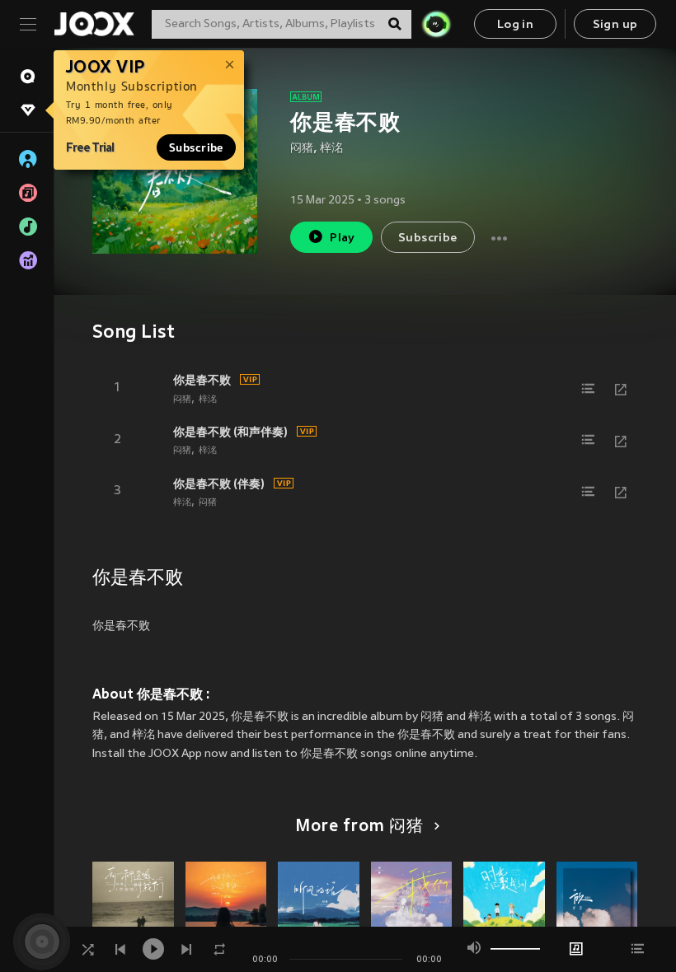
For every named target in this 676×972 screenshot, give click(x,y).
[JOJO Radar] (436, 23)
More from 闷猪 (359, 827)
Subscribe (196, 147)
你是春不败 (202, 379)
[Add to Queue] (587, 388)
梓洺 (331, 149)
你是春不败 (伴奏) (219, 483)
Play (342, 238)
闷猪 (301, 149)
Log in (515, 25)
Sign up (615, 25)
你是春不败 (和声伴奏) (230, 431)
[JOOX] (94, 24)
